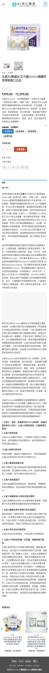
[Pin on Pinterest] (22, 167)
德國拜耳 (13, 200)
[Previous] (6, 36)
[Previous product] (9, 88)
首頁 (3, 73)
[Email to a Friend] (18, 167)
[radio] (7, 131)
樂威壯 (26, 99)
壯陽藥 (10, 73)
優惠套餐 (5, 127)
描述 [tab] (3, 182)
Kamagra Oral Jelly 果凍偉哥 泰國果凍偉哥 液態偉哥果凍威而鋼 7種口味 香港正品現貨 (12, 640)
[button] (3, 4)
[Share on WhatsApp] (4, 167)
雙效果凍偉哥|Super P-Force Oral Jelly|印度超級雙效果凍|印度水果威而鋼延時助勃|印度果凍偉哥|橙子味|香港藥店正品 (36, 642)
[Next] (43, 36)
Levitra (6, 197)
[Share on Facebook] (9, 167)
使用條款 (28, 666)
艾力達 (36, 194)
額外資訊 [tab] (5, 188)
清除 (45, 125)
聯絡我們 (20, 666)
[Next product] (4, 88)
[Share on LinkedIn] (27, 167)
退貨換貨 (36, 666)
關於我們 (12, 666)
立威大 (5, 99)
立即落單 (20, 149)
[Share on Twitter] (13, 167)
